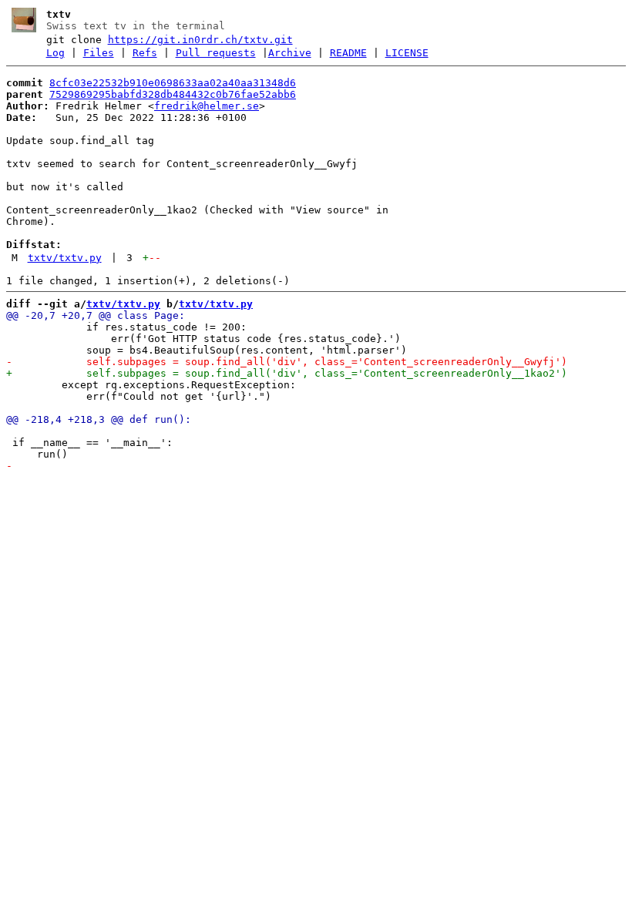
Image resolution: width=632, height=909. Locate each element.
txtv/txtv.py (65, 257)
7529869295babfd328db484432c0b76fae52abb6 (172, 94)
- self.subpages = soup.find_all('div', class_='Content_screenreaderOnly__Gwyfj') (286, 361)
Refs (145, 53)
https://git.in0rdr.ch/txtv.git (200, 39)
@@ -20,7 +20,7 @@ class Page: (95, 315)
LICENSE (407, 53)
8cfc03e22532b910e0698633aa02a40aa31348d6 (172, 83)
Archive (289, 53)
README (348, 53)
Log (55, 53)
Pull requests (216, 53)
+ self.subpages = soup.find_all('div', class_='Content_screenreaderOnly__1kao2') (286, 373)
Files (98, 53)
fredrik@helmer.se (206, 106)
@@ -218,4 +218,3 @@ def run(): (98, 419)
